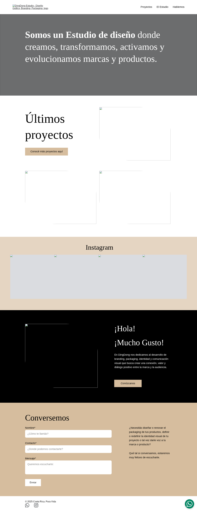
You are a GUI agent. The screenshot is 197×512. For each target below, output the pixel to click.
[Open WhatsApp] (189, 504)
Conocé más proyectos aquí (46, 151)
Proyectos (146, 6)
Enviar (33, 482)
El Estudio (162, 6)
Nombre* (30, 427)
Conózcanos (128, 383)
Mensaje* (30, 458)
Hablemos (178, 6)
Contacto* (30, 443)
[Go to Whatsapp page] (28, 505)
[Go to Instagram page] (36, 505)
